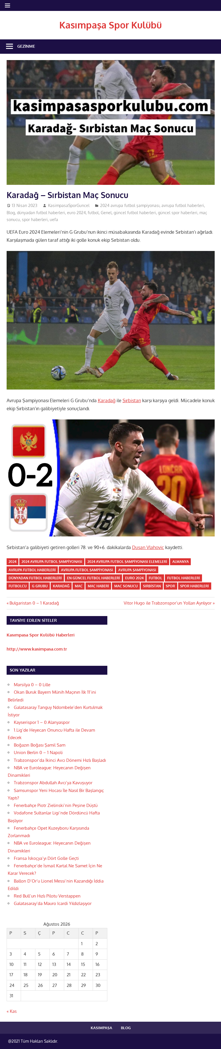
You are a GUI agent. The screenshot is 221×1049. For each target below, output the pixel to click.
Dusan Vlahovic (148, 547)
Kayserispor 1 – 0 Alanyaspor (42, 722)
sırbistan (152, 586)
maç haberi (98, 586)
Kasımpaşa (101, 1027)
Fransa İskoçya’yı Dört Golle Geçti (46, 858)
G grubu (40, 586)
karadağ (61, 586)
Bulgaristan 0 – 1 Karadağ (34, 603)
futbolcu (18, 586)
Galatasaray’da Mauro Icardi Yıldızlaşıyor (53, 903)
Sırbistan (132, 400)
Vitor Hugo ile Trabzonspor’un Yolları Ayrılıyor (168, 603)
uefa (54, 219)
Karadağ (106, 400)
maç (79, 586)
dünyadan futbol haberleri (41, 212)
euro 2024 (76, 212)
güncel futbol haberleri (135, 212)
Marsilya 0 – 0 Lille (32, 684)
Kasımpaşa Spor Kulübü (110, 25)
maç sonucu (126, 586)
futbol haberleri (183, 578)
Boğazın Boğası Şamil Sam (39, 745)
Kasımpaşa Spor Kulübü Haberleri (41, 635)
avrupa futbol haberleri (182, 205)
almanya (180, 561)
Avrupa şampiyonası (137, 570)
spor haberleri (35, 219)
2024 (12, 561)
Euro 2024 (134, 578)
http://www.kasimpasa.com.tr (37, 649)
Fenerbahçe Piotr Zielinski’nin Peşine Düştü (56, 805)
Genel (106, 212)
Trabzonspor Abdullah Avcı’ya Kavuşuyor (53, 782)
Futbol (155, 578)
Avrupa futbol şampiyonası (87, 570)
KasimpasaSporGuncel (68, 205)
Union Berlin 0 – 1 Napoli (38, 752)
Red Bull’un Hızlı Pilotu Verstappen (47, 896)
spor (170, 586)
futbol (93, 212)
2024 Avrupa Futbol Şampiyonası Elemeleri (127, 561)
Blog (11, 212)
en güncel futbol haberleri (93, 578)
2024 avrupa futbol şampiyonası (129, 205)
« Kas (12, 1011)
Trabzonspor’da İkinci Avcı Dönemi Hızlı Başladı (60, 760)
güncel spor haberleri (177, 212)
